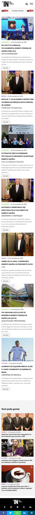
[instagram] (11, 507)
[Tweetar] (10, 513)
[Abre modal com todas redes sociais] (31, 513)
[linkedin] (30, 507)
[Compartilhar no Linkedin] (24, 513)
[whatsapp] (23, 507)
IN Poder (4, 363)
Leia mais (5, 68)
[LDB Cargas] (4, 10)
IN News (3, 432)
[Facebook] (4, 507)
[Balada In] (17, 502)
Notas (3, 96)
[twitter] (17, 507)
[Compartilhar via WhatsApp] (17, 513)
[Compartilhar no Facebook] (3, 513)
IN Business (5, 42)
